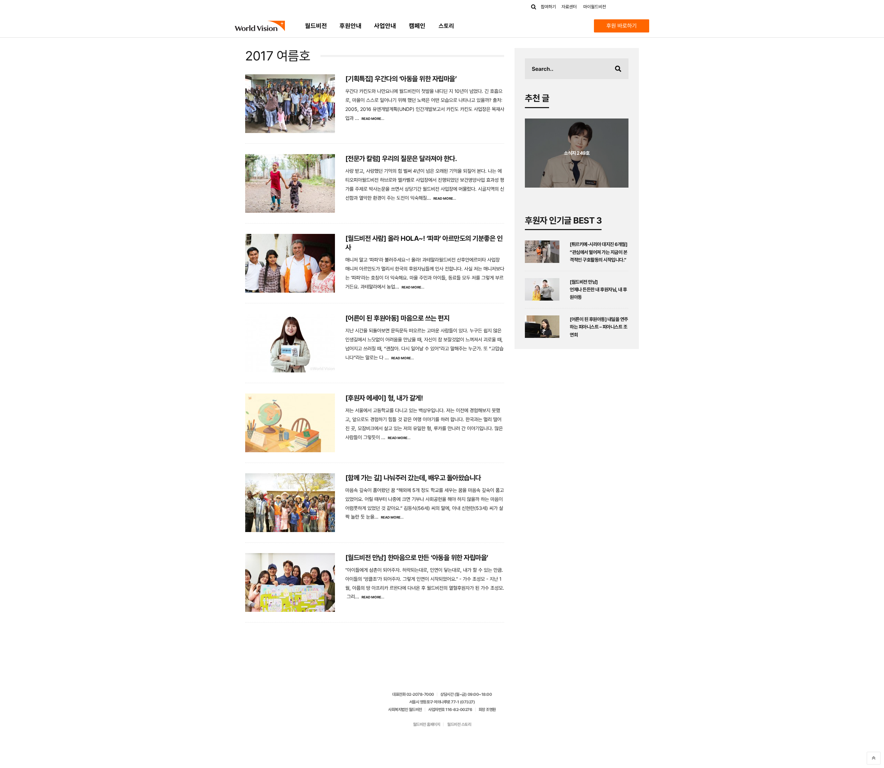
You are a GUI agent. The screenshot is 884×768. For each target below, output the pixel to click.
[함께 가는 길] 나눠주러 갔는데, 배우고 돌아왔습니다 (413, 478)
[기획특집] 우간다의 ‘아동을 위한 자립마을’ (401, 79)
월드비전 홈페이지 (426, 724)
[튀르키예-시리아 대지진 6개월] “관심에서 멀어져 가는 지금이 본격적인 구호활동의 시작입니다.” (598, 252)
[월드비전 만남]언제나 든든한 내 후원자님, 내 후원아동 (598, 289)
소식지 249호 (576, 153)
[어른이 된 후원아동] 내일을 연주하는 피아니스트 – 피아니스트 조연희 (599, 327)
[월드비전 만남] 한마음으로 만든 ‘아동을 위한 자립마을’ (416, 557)
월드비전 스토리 (459, 724)
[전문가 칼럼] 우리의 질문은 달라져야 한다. (401, 158)
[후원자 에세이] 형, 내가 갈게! (384, 398)
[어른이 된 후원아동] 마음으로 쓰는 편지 (397, 318)
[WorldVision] (260, 26)
